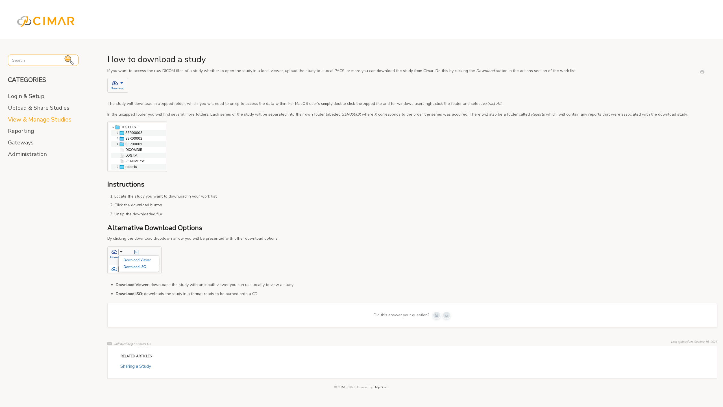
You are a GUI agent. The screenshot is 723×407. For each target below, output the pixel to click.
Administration (27, 154)
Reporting (21, 131)
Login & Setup (26, 96)
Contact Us (143, 343)
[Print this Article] (702, 73)
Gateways (21, 143)
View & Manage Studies (39, 119)
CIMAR (342, 387)
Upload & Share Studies (38, 108)
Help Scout (381, 387)
